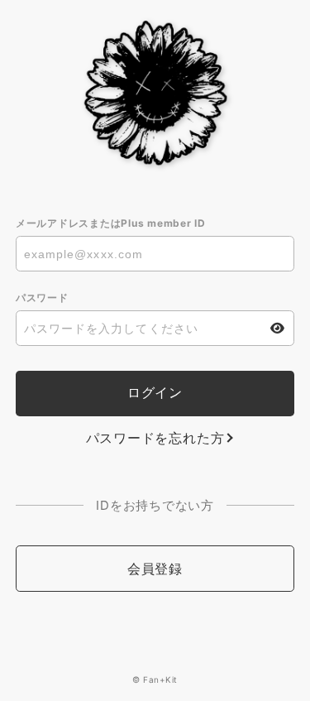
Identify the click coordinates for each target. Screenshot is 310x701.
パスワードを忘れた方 (155, 438)
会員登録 (155, 568)
